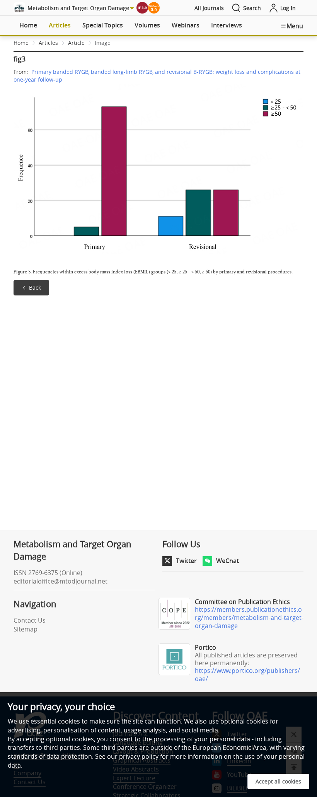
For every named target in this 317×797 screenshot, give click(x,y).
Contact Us (30, 620)
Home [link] (21, 42)
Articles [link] (48, 42)
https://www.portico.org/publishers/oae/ (247, 674)
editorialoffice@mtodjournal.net (60, 581)
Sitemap (25, 629)
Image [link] (103, 42)
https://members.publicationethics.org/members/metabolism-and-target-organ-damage (249, 617)
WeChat (227, 560)
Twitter (186, 560)
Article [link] (76, 42)
